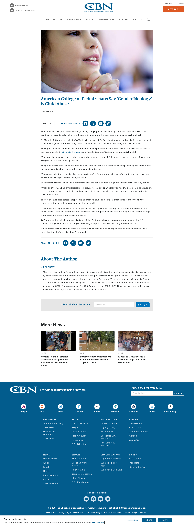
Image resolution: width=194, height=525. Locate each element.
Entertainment (50, 475)
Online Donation (109, 423)
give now (173, 9)
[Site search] (148, 20)
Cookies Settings (130, 513)
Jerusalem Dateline (82, 474)
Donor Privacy (77, 513)
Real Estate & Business (108, 444)
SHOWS (76, 454)
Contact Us (167, 3)
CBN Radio (135, 458)
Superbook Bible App (109, 464)
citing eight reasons (72, 152)
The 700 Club (53, 19)
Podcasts (134, 463)
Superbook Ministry (111, 458)
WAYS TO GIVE (109, 419)
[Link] (108, 123)
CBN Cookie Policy (93, 513)
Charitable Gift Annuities (108, 437)
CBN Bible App (79, 444)
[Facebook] (85, 123)
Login (181, 3)
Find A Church (79, 436)
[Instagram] (100, 499)
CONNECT (135, 419)
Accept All (164, 520)
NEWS (46, 454)
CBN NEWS (74, 19)
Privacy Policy (64, 513)
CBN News (47, 111)
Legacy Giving (108, 427)
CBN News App (51, 483)
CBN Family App (80, 482)
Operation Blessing (53, 423)
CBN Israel (48, 427)
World (46, 463)
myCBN (143, 513)
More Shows (78, 478)
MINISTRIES (49, 419)
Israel (46, 467)
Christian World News (80, 464)
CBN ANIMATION (110, 454)
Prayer (75, 427)
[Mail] (101, 123)
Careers (133, 436)
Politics (47, 479)
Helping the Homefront (49, 433)
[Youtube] (86, 499)
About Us (134, 440)
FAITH (90, 19)
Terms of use (50, 513)
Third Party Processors (112, 513)
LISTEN (123, 19)
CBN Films (48, 438)
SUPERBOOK (106, 19)
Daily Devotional (80, 423)
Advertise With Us (138, 431)
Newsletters (135, 423)
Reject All (149, 520)
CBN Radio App (137, 467)
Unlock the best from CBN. (75, 304)
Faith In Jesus (79, 431)
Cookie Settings (133, 520)
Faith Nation (78, 469)
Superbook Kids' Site (111, 469)
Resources (77, 440)
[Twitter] (93, 123)
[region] (97, 520)
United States (50, 458)
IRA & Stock (107, 431)
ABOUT (137, 19)
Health (46, 471)
